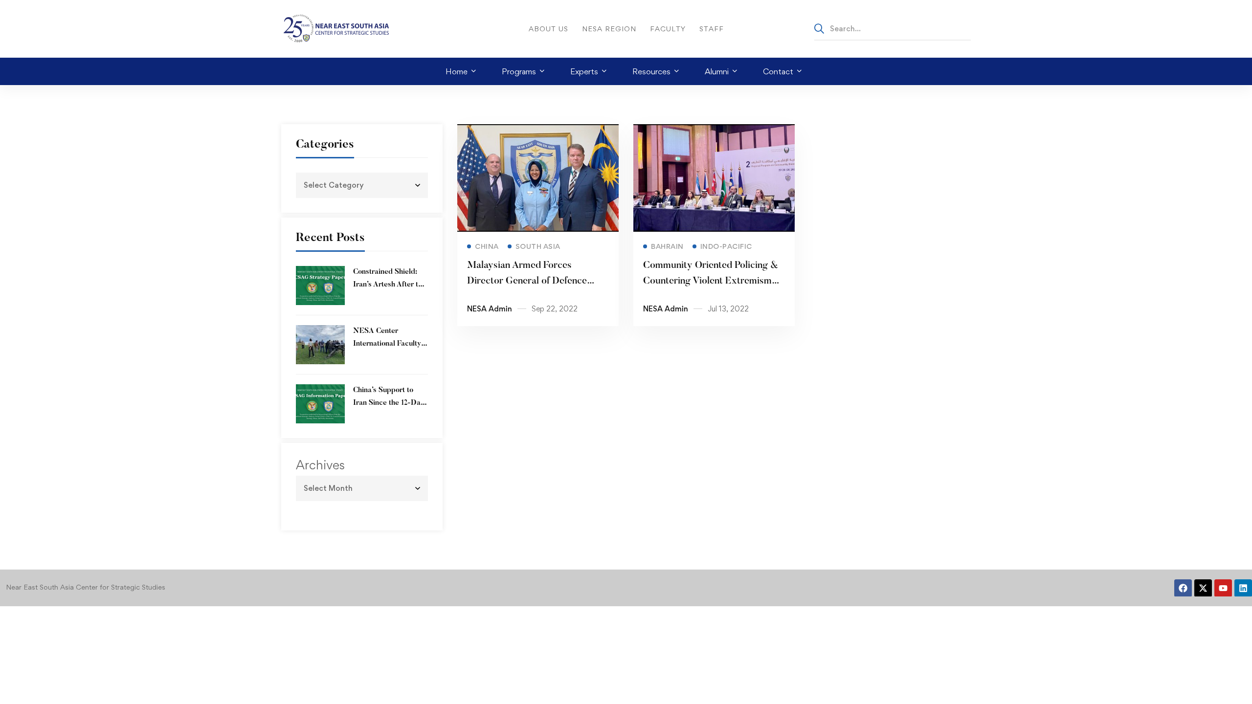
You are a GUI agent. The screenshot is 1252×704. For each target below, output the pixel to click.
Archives (320, 465)
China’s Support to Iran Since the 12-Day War (389, 403)
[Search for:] (892, 28)
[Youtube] (1223, 588)
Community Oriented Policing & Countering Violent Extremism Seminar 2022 (710, 281)
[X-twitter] (1203, 588)
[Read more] (538, 131)
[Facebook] (1183, 588)
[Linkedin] (1243, 588)
